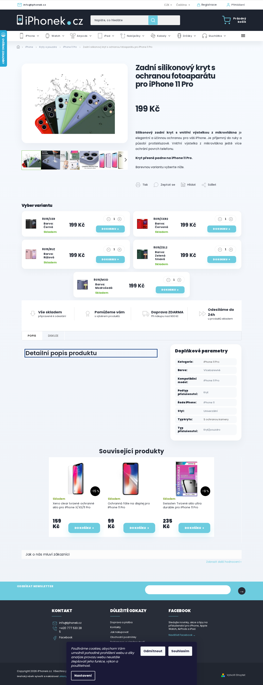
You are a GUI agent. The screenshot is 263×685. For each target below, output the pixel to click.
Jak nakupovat (119, 632)
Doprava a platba (121, 622)
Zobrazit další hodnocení (223, 562)
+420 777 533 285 (70, 630)
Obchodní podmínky (123, 637)
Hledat (154, 20)
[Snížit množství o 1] (109, 220)
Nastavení (83, 675)
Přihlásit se (241, 591)
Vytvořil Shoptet (236, 675)
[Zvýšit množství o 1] (119, 220)
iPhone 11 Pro (211, 362)
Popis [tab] (32, 336)
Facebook (65, 637)
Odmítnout (152, 651)
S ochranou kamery (216, 419)
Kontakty (115, 627)
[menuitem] (29, 36)
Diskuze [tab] (53, 336)
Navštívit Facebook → (182, 635)
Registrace (209, 5)
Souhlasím (180, 651)
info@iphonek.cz (70, 623)
